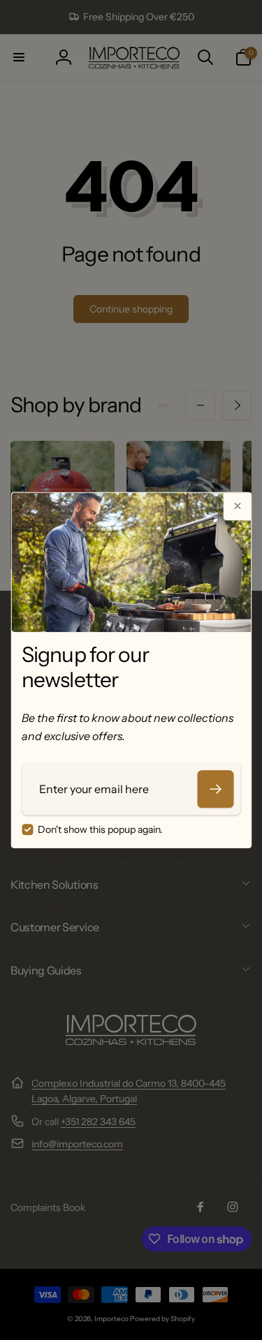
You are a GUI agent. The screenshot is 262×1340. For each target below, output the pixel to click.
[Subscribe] (215, 789)
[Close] (237, 506)
